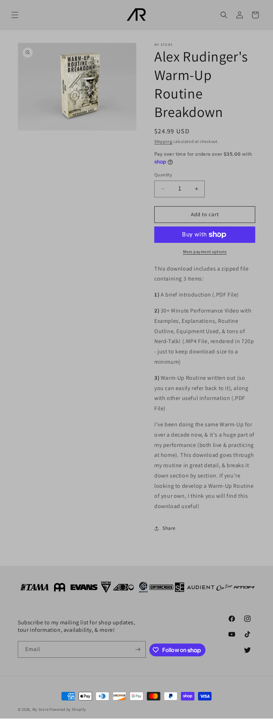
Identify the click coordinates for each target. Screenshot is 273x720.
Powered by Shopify (67, 709)
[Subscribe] (137, 649)
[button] (15, 15)
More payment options (205, 251)
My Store (40, 709)
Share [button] (169, 528)
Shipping (163, 141)
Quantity (163, 175)
